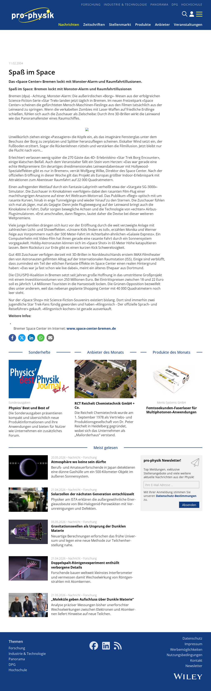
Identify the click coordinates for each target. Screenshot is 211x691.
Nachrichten (68, 24)
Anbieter (162, 24)
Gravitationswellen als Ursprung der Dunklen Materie (88, 528)
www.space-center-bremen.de (91, 328)
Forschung (91, 4)
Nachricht (74, 457)
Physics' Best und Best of (29, 408)
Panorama (159, 4)
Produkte (143, 24)
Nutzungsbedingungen (184, 655)
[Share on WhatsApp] (41, 337)
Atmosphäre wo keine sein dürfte (78, 462)
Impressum (193, 644)
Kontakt (196, 660)
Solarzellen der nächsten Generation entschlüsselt (92, 494)
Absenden (189, 505)
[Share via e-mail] (50, 337)
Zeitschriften (94, 24)
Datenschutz (192, 638)
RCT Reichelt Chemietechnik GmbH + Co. (105, 405)
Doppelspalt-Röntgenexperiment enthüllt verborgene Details (85, 565)
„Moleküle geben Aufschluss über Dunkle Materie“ (92, 599)
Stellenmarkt (120, 24)
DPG (175, 4)
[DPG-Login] (191, 14)
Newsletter (193, 666)
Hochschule (191, 4)
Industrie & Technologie (125, 4)
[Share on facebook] (12, 337)
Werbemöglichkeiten (186, 649)
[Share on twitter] (22, 337)
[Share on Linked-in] (31, 337)
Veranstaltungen (188, 24)
